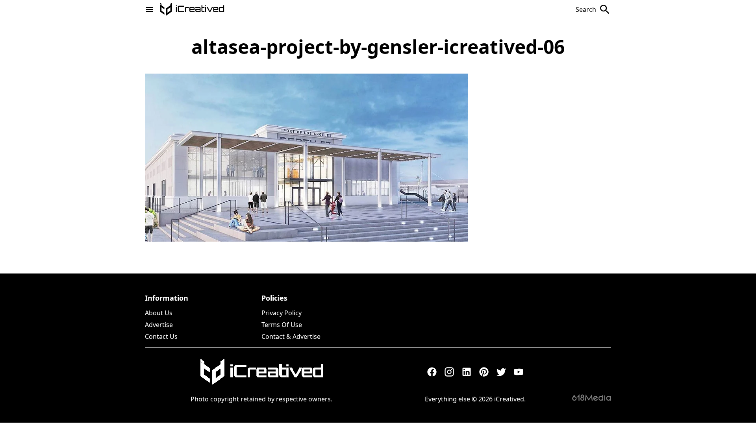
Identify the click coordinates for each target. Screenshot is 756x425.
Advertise (159, 324)
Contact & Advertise (291, 336)
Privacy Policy (281, 313)
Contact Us (161, 336)
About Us (158, 313)
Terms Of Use (281, 324)
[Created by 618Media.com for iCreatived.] (591, 397)
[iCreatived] (261, 372)
